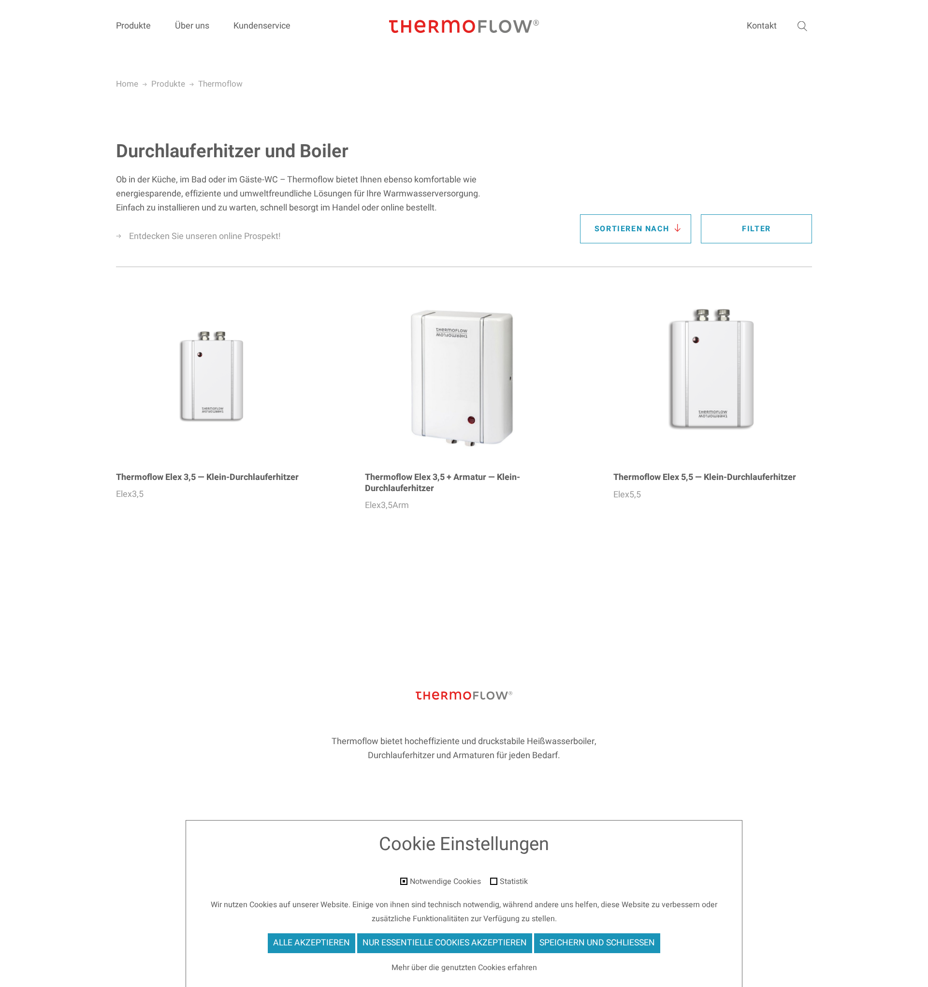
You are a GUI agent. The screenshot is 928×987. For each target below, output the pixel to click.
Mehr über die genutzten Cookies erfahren (464, 967)
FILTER (756, 229)
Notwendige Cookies (445, 882)
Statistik (514, 882)
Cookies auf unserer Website (298, 905)
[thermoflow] (464, 27)
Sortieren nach (631, 229)
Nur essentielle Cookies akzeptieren (444, 943)
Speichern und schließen (597, 943)
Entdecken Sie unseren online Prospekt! (205, 236)
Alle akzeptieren (311, 943)
